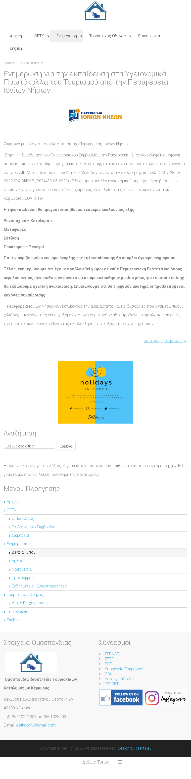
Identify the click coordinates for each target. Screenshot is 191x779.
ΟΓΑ (108, 674)
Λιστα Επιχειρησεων (30, 603)
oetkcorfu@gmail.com (36, 725)
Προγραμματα (24, 577)
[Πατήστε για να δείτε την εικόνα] (95, 115)
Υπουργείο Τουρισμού (124, 669)
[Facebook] (121, 697)
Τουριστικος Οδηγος (25, 594)
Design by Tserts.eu (134, 748)
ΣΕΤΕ (109, 659)
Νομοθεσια (22, 569)
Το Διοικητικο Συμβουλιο (33, 527)
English (13, 620)
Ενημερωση (17, 543)
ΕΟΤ (108, 664)
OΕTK (11, 510)
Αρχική (13, 501)
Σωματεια (20, 535)
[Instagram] (165, 697)
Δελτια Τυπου (24, 552)
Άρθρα (17, 560)
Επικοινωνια (17, 611)
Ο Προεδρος (23, 518)
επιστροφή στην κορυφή (165, 340)
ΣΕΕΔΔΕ (112, 654)
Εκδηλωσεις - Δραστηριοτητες (39, 586)
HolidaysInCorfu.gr (121, 679)
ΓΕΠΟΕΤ (112, 684)
